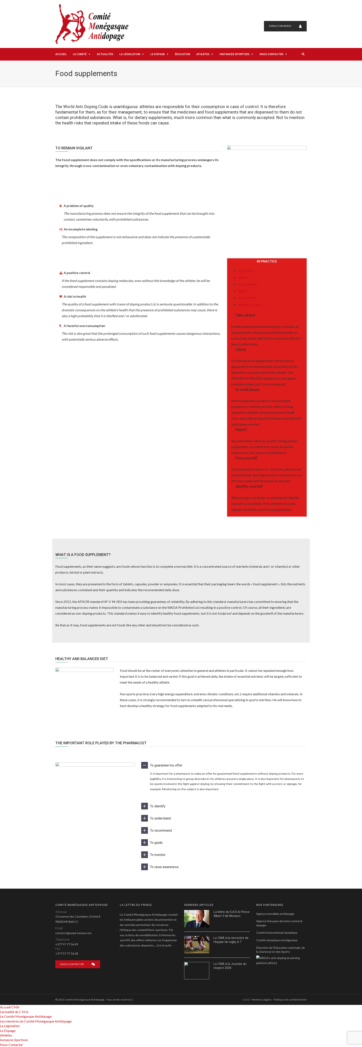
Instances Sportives (234, 54)
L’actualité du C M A (14, 1012)
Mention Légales (262, 999)
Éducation (182, 54)
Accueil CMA (9, 1007)
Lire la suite (163, 945)
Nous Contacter (271, 54)
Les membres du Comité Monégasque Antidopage (36, 1021)
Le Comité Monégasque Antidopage (26, 1016)
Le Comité (80, 54)
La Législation (129, 54)
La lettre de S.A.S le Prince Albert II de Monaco (231, 914)
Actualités (105, 54)
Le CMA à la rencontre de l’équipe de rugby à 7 (230, 940)
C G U (246, 999)
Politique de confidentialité (290, 999)
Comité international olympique (276, 932)
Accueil (61, 54)
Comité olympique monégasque (276, 940)
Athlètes (202, 54)
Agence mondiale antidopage (275, 913)
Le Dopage (157, 54)
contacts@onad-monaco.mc (73, 933)
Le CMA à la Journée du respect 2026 (229, 966)
